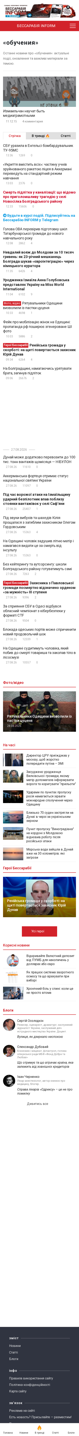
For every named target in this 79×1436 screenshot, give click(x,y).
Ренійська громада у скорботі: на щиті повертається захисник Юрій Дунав (39, 349)
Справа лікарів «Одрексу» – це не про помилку (45, 1091)
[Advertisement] (37, 413)
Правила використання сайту (31, 1378)
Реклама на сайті (22, 1411)
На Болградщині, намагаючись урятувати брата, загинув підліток (37, 370)
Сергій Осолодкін (30, 1021)
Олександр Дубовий (32, 1047)
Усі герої (38, 931)
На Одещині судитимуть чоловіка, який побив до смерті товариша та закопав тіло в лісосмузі (39, 652)
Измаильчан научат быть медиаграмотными (24, 113)
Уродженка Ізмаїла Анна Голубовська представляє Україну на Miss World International (36, 284)
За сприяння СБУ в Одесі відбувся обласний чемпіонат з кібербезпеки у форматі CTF (34, 610)
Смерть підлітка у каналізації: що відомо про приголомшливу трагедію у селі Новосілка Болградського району (39, 196)
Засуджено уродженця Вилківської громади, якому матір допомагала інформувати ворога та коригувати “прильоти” (51, 778)
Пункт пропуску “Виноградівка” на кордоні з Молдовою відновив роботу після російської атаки (50, 835)
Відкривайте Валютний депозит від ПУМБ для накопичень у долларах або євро (50, 960)
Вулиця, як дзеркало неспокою (40, 1037)
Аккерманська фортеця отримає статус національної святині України (35, 478)
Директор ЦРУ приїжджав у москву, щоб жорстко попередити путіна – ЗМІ (47, 759)
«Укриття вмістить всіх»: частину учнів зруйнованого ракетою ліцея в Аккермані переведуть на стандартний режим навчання (37, 171)
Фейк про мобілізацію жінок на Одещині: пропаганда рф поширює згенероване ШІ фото (37, 326)
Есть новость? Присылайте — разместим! (40, 1417)
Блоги (13, 1359)
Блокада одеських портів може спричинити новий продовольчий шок (39, 631)
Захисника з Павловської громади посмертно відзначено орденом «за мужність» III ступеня (39, 587)
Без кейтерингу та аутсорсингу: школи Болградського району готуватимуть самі (37, 566)
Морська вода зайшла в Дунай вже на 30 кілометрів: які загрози (49, 853)
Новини (15, 1346)
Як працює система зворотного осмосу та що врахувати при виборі (50, 976)
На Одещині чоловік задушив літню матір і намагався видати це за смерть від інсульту (38, 545)
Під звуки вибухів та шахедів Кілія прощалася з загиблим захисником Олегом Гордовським (39, 522)
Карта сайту (18, 1391)
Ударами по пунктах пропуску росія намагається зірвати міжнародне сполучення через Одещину (49, 798)
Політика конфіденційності (29, 1385)
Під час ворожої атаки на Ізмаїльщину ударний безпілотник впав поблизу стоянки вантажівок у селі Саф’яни (36, 499)
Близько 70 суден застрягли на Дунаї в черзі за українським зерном (49, 817)
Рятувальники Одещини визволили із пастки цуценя (32, 305)
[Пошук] (65, 26)
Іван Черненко (28, 1077)
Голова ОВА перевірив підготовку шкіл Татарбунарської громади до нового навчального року (35, 233)
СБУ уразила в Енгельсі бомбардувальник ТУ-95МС (38, 147)
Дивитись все (38, 1104)
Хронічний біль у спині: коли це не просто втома (49, 991)
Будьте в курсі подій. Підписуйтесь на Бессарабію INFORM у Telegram (39, 217)
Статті (13, 1352)
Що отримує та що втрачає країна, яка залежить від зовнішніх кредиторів (45, 1065)
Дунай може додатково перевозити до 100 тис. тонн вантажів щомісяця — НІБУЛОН (39, 459)
